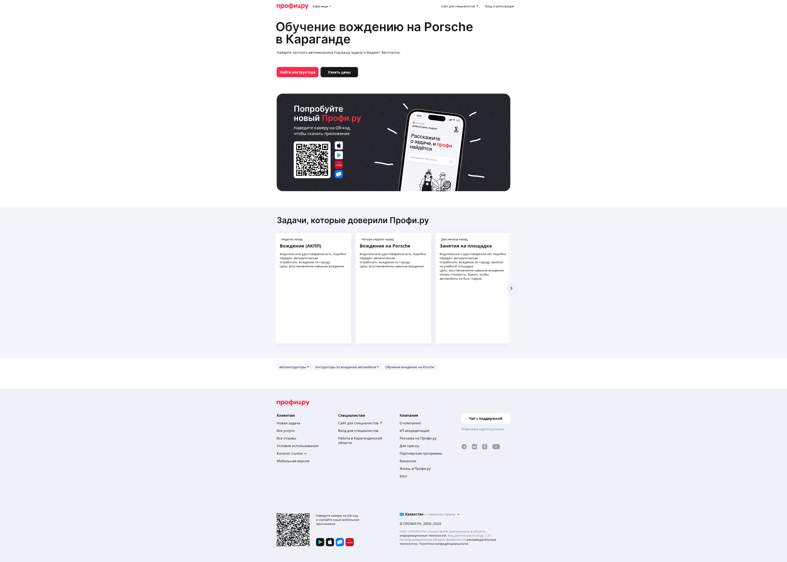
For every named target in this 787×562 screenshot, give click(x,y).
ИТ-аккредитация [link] (414, 430)
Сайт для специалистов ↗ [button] (360, 423)
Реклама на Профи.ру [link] (418, 438)
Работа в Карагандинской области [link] (360, 440)
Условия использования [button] (297, 445)
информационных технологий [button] (423, 535)
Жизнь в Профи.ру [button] (415, 468)
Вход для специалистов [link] (358, 430)
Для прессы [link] (409, 445)
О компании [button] (410, 423)
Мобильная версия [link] (293, 461)
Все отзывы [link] (286, 438)
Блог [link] (403, 476)
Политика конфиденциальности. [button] (444, 544)
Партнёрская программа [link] (421, 453)
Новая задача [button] (288, 423)
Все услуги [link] (286, 430)
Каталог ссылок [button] (290, 453)
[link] (297, 72)
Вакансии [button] (408, 461)
